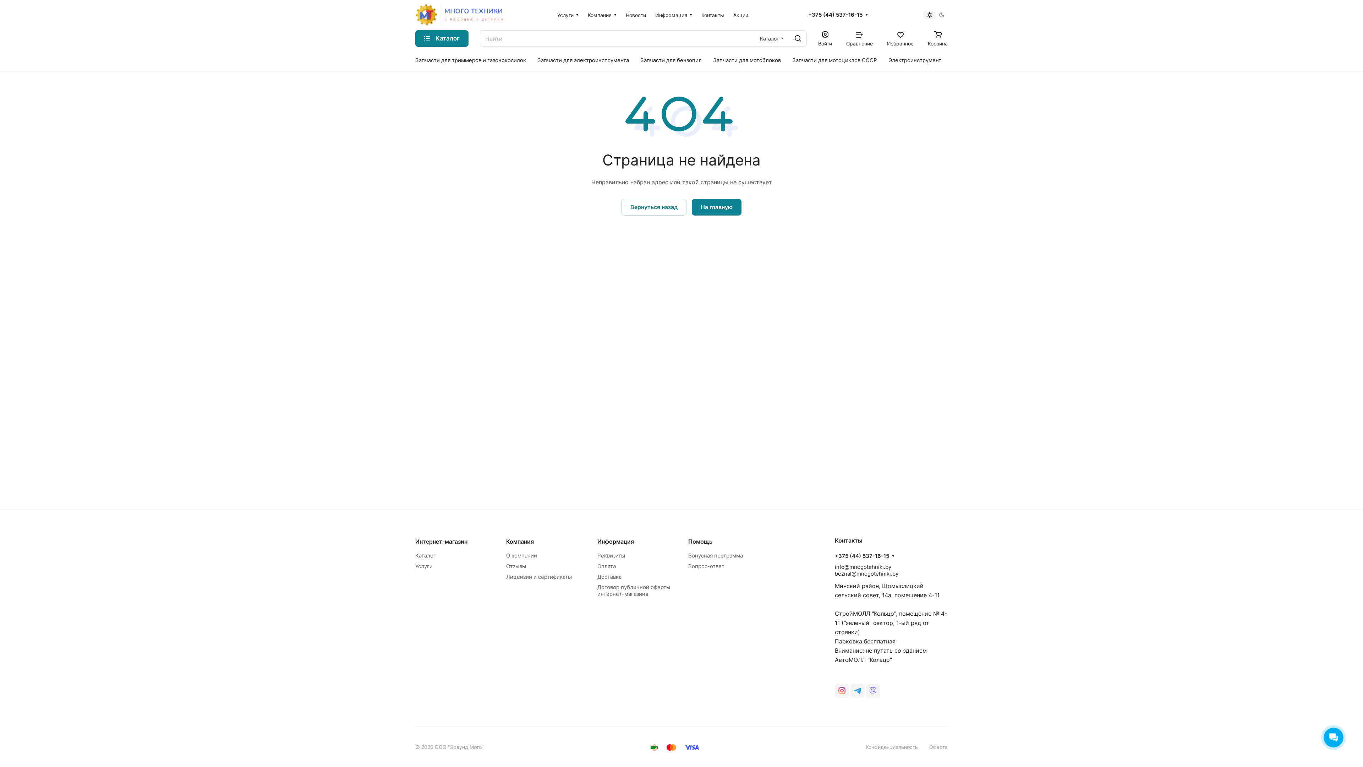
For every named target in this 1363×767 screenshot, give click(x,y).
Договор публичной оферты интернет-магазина (633, 590)
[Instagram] (842, 691)
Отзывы (516, 566)
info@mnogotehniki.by (863, 567)
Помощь (700, 541)
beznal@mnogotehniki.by (866, 573)
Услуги (424, 566)
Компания (520, 541)
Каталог (425, 555)
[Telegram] (857, 691)
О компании (521, 555)
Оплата (606, 566)
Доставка (609, 576)
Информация (615, 541)
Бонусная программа (715, 555)
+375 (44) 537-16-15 (835, 15)
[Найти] (798, 38)
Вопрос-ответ (706, 566)
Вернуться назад (654, 207)
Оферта (938, 747)
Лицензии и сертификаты (539, 576)
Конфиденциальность (892, 747)
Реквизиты (611, 555)
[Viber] (873, 691)
